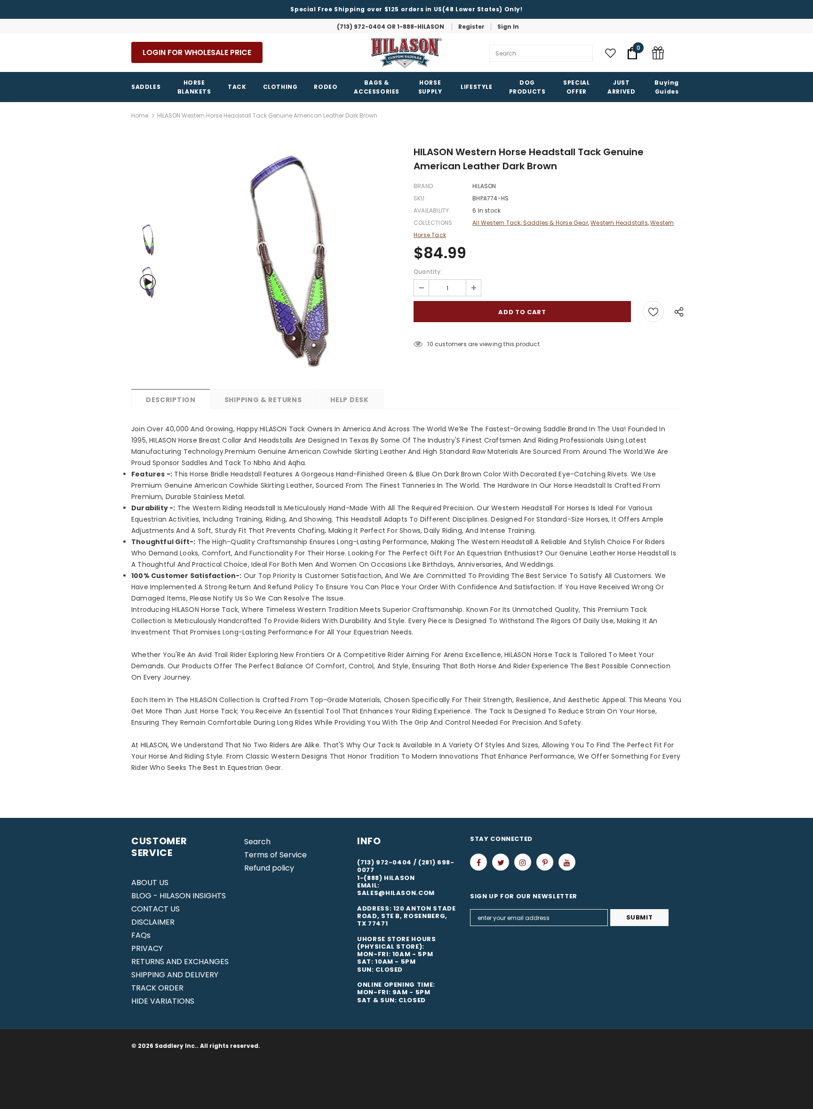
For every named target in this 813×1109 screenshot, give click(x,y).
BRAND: (424, 186)
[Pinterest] (544, 862)
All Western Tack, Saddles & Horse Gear (530, 223)
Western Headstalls (619, 223)
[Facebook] (478, 862)
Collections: (434, 223)
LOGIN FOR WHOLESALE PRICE (197, 52)
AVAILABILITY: (432, 210)
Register (471, 27)
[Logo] (406, 53)
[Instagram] (522, 862)
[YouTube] (566, 862)
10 (430, 344)
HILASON (484, 186)
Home (139, 115)
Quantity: (428, 272)
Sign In (508, 27)
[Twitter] (500, 862)
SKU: (420, 198)
